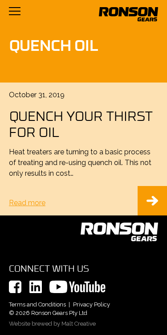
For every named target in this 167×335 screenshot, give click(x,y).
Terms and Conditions (37, 304)
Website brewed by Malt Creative (52, 323)
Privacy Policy (91, 304)
